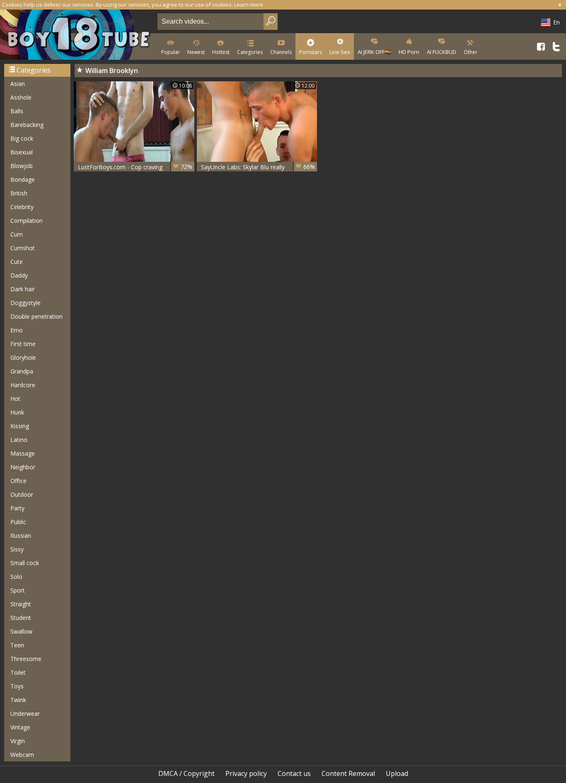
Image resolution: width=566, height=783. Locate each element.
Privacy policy (246, 773)
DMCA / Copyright (186, 773)
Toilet (18, 672)
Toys (17, 686)
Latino (18, 440)
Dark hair (22, 289)
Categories (250, 52)
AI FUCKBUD (441, 52)
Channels (281, 52)
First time (23, 344)
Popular (170, 52)
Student (20, 618)
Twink (18, 700)
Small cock (24, 563)
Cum (16, 234)
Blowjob (21, 166)
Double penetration (36, 316)
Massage (22, 453)
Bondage (22, 179)
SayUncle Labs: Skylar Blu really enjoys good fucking (258, 167)
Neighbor (22, 467)
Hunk (17, 412)
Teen (17, 645)
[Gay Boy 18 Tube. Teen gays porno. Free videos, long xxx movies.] (77, 35)
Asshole (20, 97)
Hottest (221, 52)
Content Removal (348, 773)
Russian (20, 535)
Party (17, 508)
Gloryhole (23, 357)
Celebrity (22, 207)
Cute (16, 262)
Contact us (294, 773)
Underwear (25, 713)
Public (18, 522)
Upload (397, 773)
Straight (20, 604)
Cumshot (22, 248)
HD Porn (409, 52)
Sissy (17, 549)
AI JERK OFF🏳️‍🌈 (374, 52)
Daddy (19, 275)
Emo (16, 330)
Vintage (20, 727)
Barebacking (27, 125)
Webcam (22, 755)
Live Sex (339, 52)
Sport (17, 590)
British (18, 193)
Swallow (21, 631)
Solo (16, 577)
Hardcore (22, 385)
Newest (196, 52)
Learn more (248, 4)
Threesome (25, 659)
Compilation (26, 220)
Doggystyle (25, 303)
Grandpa (21, 371)
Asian (17, 84)
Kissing (19, 426)
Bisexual (21, 152)
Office (18, 481)
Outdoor (21, 494)
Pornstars (310, 52)
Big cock (21, 138)
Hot (15, 398)
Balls (16, 111)
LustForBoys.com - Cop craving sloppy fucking (135, 167)
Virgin (17, 741)
